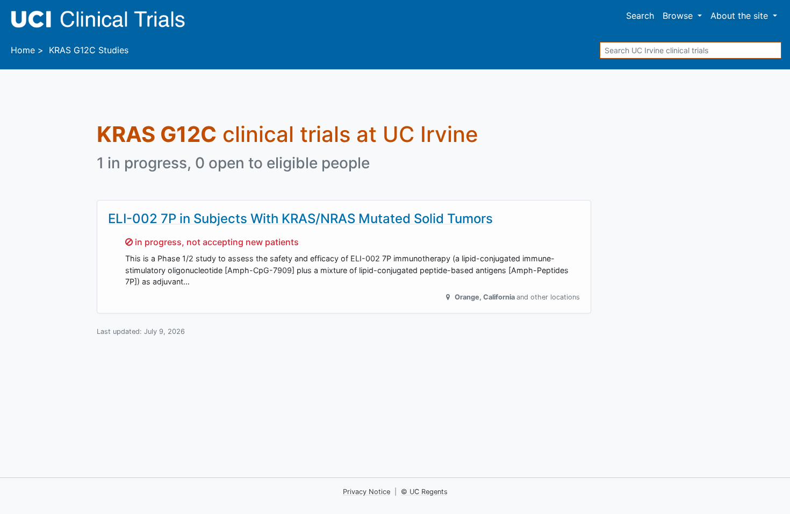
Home (23, 50)
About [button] (739, 15)
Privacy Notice (366, 492)
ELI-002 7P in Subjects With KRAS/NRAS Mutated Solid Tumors (300, 218)
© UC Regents (424, 492)
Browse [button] (679, 15)
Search (640, 15)
